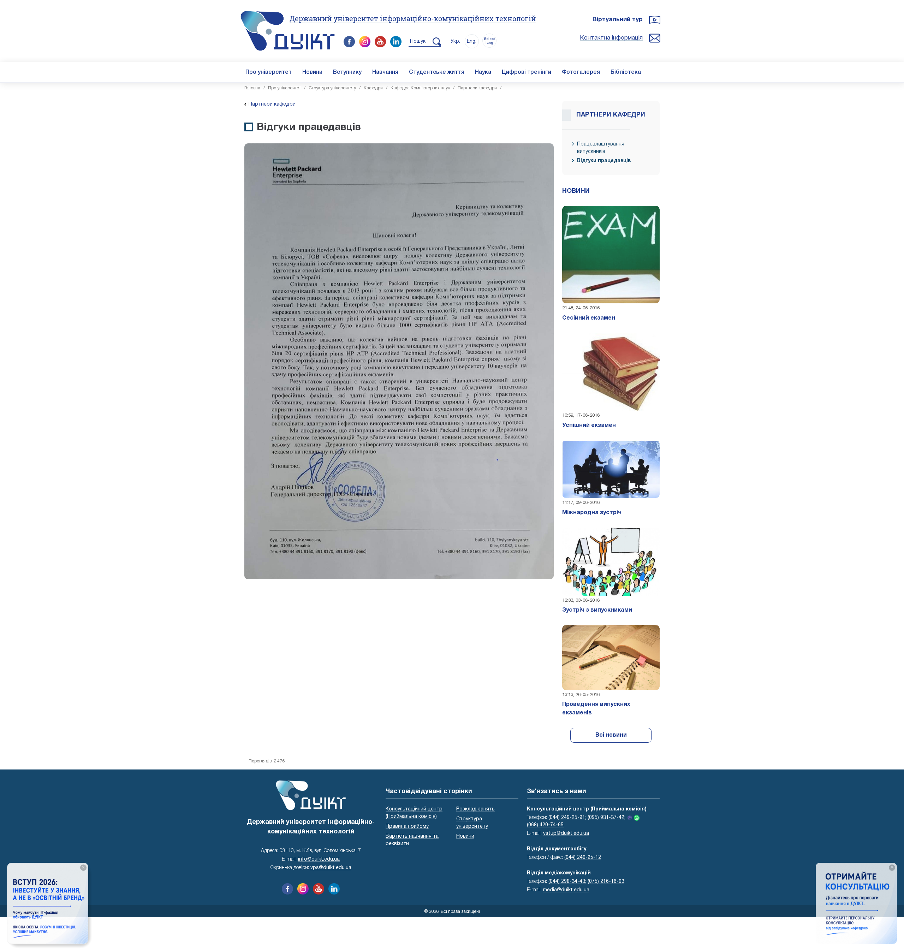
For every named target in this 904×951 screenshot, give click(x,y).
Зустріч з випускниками (597, 610)
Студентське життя (436, 72)
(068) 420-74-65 (545, 825)
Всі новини (611, 735)
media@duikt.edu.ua (566, 890)
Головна (252, 88)
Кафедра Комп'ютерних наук (420, 88)
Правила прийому (407, 826)
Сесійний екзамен (588, 318)
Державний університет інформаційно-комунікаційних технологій (413, 18)
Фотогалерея (581, 72)
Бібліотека (626, 72)
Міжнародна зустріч (592, 512)
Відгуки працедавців (604, 161)
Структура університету (332, 88)
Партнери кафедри (477, 88)
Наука (483, 72)
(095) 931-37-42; (606, 817)
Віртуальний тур (618, 19)
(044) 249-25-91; (567, 817)
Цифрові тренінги (526, 72)
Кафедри (373, 88)
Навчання (385, 72)
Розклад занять (475, 809)
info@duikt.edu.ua (319, 859)
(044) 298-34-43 (566, 881)
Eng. (471, 41)
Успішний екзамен (589, 425)
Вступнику (347, 72)
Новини (312, 72)
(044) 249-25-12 (582, 857)
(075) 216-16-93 (606, 881)
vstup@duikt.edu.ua (566, 833)
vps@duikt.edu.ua (330, 868)
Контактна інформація (611, 38)
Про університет (268, 72)
